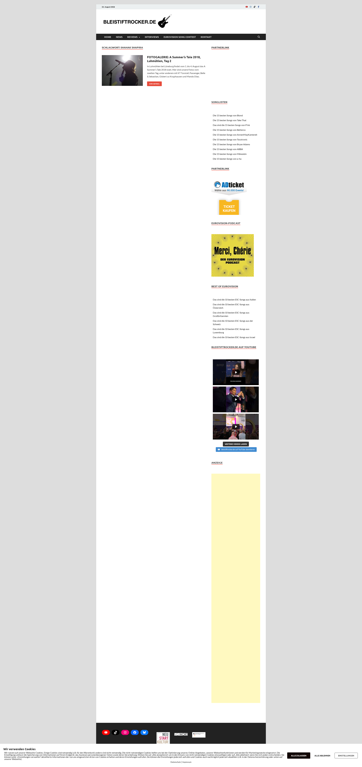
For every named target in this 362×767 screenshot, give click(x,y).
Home (107, 36)
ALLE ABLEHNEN (322, 755)
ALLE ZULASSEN (298, 755)
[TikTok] (254, 6)
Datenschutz (176, 762)
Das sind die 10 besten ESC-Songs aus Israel (234, 337)
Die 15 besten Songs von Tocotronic (230, 139)
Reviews (132, 36)
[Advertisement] (235, 588)
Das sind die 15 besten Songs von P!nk (231, 125)
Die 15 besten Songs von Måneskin (230, 154)
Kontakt (206, 36)
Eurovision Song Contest (180, 36)
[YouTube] (246, 6)
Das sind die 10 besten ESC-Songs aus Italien (234, 299)
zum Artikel (153, 83)
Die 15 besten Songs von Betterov (229, 129)
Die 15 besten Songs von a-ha (227, 158)
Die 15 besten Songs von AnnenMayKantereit (235, 134)
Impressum (186, 762)
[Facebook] (258, 6)
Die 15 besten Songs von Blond (228, 115)
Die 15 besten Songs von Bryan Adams (231, 144)
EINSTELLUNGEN (346, 755)
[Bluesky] (144, 732)
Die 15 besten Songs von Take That (229, 120)
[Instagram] (250, 6)
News (119, 36)
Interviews (152, 36)
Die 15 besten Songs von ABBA (228, 149)
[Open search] (259, 37)
